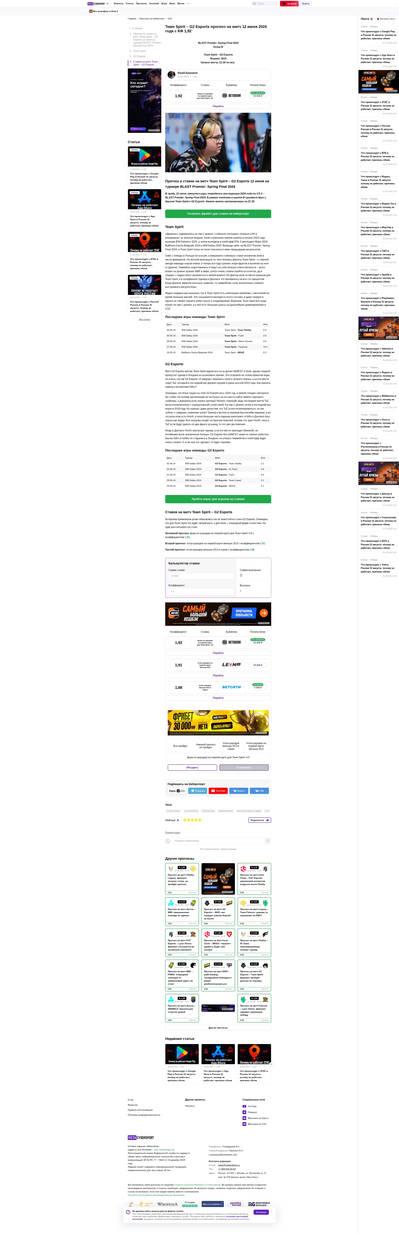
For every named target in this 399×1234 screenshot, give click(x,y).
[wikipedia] (167, 1204)
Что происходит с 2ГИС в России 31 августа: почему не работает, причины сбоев (254, 1076)
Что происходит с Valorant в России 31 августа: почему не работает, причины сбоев (377, 352)
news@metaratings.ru (229, 1165)
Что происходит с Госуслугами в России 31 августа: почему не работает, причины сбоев (378, 521)
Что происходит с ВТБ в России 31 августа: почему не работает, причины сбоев (377, 156)
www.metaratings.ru (163, 1149)
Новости (118, 3)
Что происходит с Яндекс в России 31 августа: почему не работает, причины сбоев (377, 376)
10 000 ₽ (258, 95)
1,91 (262, 543)
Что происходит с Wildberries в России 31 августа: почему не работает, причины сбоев (378, 399)
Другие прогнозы (179, 859)
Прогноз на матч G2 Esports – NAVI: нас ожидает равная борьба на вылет (217, 914)
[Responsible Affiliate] (259, 1204)
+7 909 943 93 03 (227, 1169)
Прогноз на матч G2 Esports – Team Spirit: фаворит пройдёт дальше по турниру (252, 976)
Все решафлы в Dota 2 (105, 11)
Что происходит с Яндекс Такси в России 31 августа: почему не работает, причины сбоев (378, 181)
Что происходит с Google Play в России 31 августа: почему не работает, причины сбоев (182, 1076)
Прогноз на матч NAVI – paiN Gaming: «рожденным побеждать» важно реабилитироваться (218, 977)
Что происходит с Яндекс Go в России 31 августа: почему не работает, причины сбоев (378, 207)
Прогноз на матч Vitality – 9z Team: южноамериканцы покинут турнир (254, 945)
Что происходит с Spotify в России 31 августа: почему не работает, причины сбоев (377, 278)
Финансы (190, 1106)
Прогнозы (141, 3)
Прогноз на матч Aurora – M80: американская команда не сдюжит (181, 912)
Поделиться (257, 820)
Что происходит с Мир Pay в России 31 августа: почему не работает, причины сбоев (377, 231)
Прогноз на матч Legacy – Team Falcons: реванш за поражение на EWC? (254, 912)
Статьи (130, 3)
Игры (164, 3)
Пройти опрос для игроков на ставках (218, 499)
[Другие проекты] (98, 3)
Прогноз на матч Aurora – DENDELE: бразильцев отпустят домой (181, 1008)
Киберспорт (226, 811)
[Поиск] (254, 3)
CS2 (267, 811)
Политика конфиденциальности (144, 1115)
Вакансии (132, 1105)
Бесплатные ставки (249, 811)
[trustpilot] (189, 1204)
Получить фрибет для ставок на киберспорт (218, 213)
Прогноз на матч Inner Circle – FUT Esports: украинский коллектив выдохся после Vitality (252, 879)
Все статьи (144, 319)
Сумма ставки (176, 570)
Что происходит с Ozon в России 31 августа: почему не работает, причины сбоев (377, 423)
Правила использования (140, 1110)
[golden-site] (145, 1204)
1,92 (187, 537)
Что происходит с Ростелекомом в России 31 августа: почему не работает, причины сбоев (377, 448)
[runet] (131, 1204)
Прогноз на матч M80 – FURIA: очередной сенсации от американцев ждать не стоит (180, 977)
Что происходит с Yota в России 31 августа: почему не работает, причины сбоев (377, 568)
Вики (172, 3)
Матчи (181, 3)
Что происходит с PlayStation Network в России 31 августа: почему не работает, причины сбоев (378, 303)
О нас (131, 1099)
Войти (305, 3)
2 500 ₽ (257, 687)
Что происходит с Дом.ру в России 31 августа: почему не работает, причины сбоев (377, 497)
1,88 (252, 549)
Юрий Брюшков (188, 73)
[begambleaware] (213, 1204)
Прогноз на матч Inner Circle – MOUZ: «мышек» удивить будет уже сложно (217, 945)
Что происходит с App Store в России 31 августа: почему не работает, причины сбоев (218, 1076)
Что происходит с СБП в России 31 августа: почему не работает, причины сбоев (377, 254)
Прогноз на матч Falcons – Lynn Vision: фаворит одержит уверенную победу (253, 1010)
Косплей (154, 3)
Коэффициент (176, 585)
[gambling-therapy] (235, 1204)
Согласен (261, 1212)
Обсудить (192, 767)
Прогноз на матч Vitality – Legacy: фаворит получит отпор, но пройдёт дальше (182, 879)
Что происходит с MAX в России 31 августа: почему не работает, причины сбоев (377, 544)
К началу (137, 28)
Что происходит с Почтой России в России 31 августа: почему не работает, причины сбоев (144, 306)
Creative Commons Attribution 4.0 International (197, 1184)
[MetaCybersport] (141, 1137)
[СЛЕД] (271, 1064)
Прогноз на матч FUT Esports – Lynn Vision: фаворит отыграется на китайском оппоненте (181, 945)
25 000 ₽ (257, 665)
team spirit (173, 811)
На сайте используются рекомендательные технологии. (156, 1195)
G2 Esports (191, 811)
